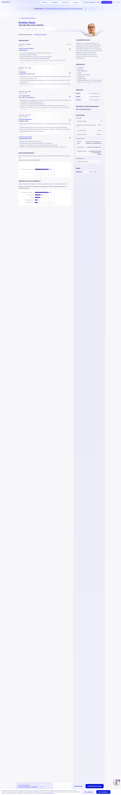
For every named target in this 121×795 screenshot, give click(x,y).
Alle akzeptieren (103, 792)
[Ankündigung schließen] (86, 8)
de (118, 2)
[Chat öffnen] (116, 782)
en (114, 2)
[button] (40, 34)
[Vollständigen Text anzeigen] (45, 64)
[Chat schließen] (119, 780)
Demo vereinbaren (106, 2)
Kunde (98, 2)
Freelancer (92, 2)
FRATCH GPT (66, 2)
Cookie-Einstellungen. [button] (49, 793)
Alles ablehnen (88, 792)
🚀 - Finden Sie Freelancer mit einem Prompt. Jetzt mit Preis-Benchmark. (58, 8)
